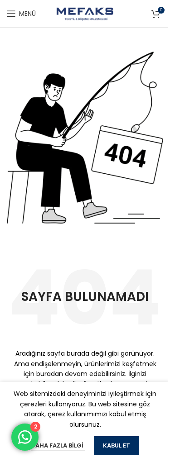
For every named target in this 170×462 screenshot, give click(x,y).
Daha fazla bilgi (58, 445)
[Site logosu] (85, 13)
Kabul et (116, 445)
